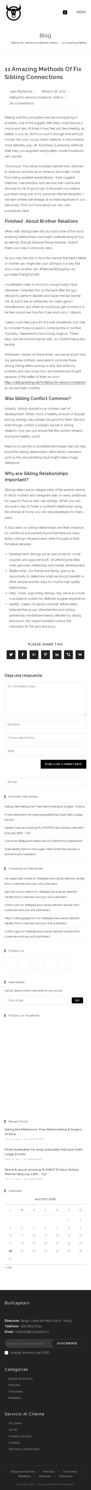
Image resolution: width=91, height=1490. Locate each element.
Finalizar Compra (20, 1436)
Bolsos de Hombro (21, 1378)
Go (77, 1000)
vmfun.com (12, 905)
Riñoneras (65, 1476)
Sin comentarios (21, 103)
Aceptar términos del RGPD (30, 1352)
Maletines (45, 1476)
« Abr (8, 1267)
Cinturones (16, 1391)
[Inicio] (6, 42)
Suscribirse (67, 1343)
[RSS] (65, 963)
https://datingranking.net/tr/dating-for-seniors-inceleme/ (45, 382)
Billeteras (15, 1397)
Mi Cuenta (15, 1423)
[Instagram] (38, 963)
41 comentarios (33, 1159)
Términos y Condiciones (24, 1449)
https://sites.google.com (21, 918)
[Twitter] (11, 963)
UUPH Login (13, 931)
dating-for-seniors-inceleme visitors (36, 97)
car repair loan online (18, 878)
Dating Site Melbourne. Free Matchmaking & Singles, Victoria (45, 806)
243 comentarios (33, 1139)
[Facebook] (25, 963)
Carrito (13, 1429)
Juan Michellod (20, 91)
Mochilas (14, 1385)
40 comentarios (33, 1179)
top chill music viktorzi (19, 891)
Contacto (14, 1442)
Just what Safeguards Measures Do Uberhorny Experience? (43, 841)
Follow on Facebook (24, 1015)
